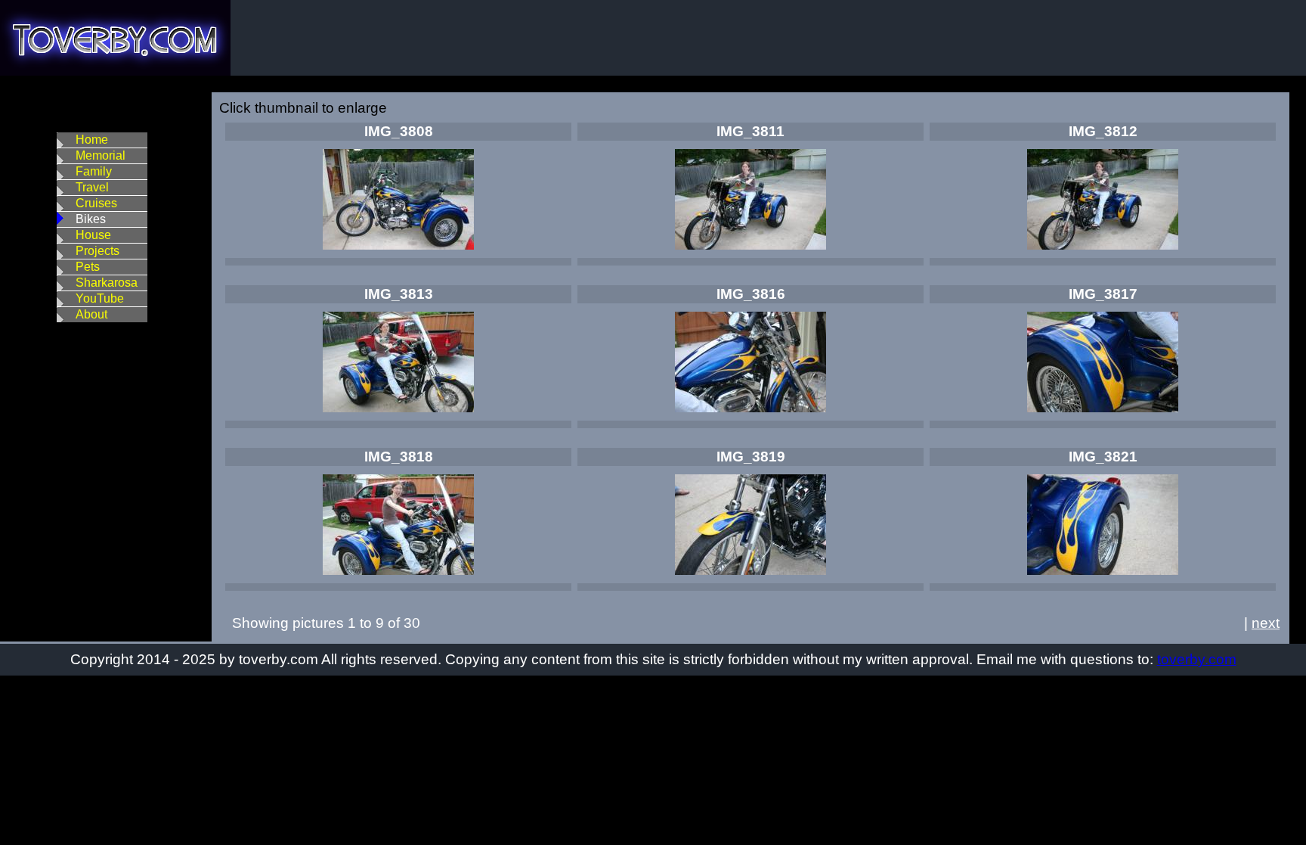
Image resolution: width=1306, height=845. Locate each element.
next (1266, 623)
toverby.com (1196, 659)
